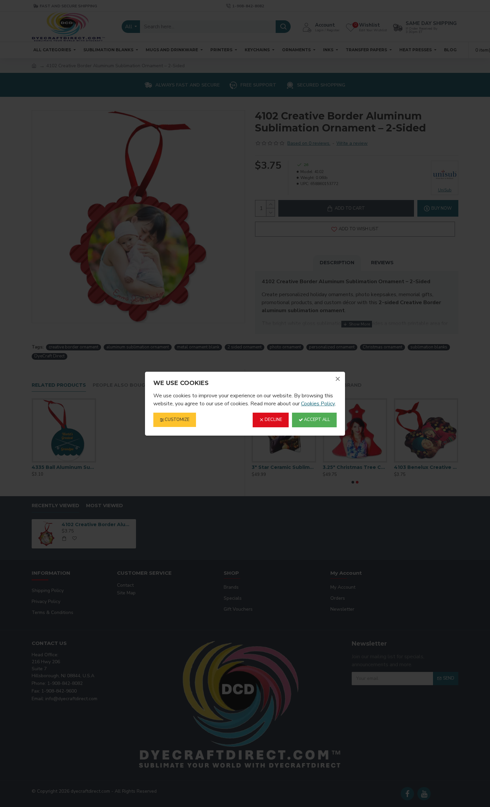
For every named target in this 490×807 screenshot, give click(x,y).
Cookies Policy (318, 403)
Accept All (316, 420)
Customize (176, 420)
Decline (273, 420)
